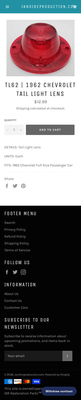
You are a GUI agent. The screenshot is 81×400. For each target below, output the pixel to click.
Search (9, 223)
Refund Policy (14, 236)
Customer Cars (16, 307)
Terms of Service (17, 250)
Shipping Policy (16, 243)
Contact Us (13, 301)
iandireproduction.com (40, 6)
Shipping (22, 108)
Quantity (10, 120)
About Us (11, 294)
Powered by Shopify (57, 374)
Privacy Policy (14, 229)
